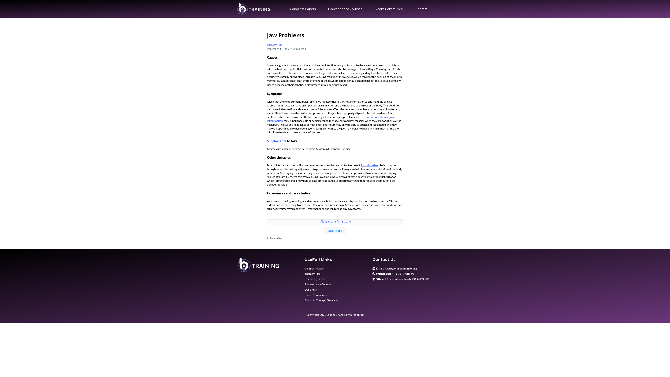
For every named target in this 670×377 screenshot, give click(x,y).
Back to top (335, 231)
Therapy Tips (274, 44)
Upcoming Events (315, 278)
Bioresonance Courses (345, 9)
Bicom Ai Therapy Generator (321, 300)
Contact (421, 9)
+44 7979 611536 (403, 273)
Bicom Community (388, 9)
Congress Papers (303, 9)
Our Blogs (310, 289)
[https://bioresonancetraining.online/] (253, 9)
